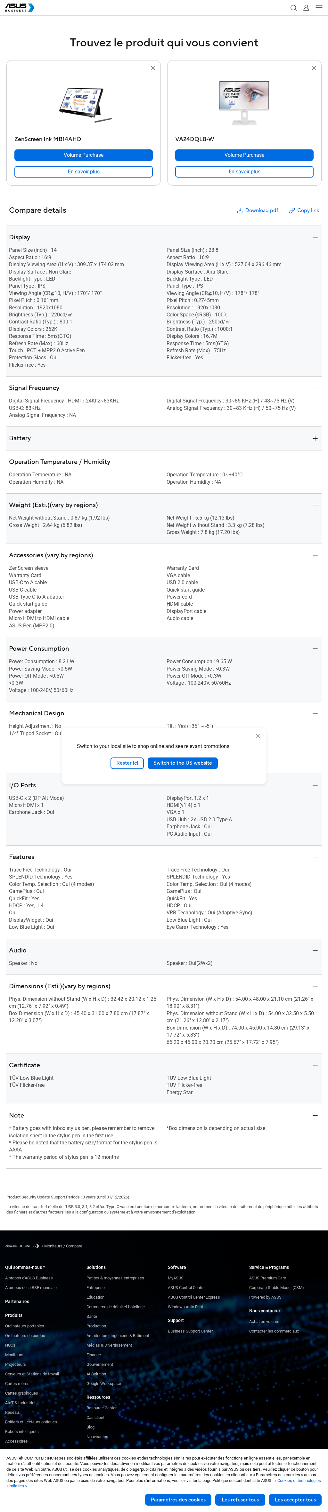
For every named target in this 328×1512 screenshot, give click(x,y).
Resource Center (101, 1407)
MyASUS (176, 1278)
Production (96, 1326)
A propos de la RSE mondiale (31, 1287)
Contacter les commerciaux (274, 1331)
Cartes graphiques (21, 1393)
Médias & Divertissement (109, 1345)
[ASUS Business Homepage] (20, 7)
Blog (90, 1427)
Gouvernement (99, 1364)
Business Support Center (190, 1331)
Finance (93, 1354)
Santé (91, 1316)
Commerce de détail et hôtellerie (115, 1306)
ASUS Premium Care (267, 1278)
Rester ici (127, 763)
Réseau (12, 1412)
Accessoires (16, 1441)
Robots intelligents (22, 1431)
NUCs (10, 1345)
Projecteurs (15, 1364)
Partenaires (17, 1301)
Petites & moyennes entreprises (115, 1278)
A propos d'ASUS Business (29, 1278)
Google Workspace (103, 1383)
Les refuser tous (240, 1500)
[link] (83, 172)
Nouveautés (97, 1436)
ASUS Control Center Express (194, 1297)
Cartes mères (17, 1383)
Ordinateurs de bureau (25, 1335)
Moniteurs (14, 1354)
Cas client (95, 1417)
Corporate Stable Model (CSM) (276, 1287)
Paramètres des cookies (178, 1500)
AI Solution (96, 1374)
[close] (258, 736)
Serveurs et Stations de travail (32, 1374)
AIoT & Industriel (20, 1402)
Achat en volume (264, 1321)
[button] (293, 8)
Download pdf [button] (261, 210)
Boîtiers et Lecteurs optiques (31, 1422)
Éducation (95, 1297)
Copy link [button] (308, 210)
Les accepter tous (295, 1500)
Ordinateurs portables (24, 1326)
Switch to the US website (182, 763)
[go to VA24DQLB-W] (244, 103)
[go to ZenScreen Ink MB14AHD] (83, 103)
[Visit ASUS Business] (23, 1246)
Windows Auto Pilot (185, 1306)
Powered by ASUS (265, 1297)
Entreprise (95, 1287)
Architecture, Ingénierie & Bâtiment (117, 1335)
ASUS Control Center (186, 1287)
